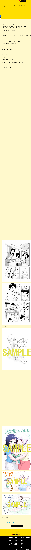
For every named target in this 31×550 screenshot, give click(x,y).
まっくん (1, 11)
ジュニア (1, 9)
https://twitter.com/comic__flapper (9, 520)
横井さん (1, 13)
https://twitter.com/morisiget (10, 522)
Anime (10, 540)
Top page (16, 2)
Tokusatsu (10, 543)
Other (10, 545)
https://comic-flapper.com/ (10, 519)
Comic (10, 541)
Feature (21, 2)
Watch (29, 2)
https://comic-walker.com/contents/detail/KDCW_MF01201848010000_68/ (12, 65)
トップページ (13, 526)
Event (9, 544)
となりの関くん (2, 10)
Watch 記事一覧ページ (19, 526)
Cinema (10, 538)
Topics (25, 2)
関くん (1, 14)
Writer (28, 537)
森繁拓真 (1, 12)
